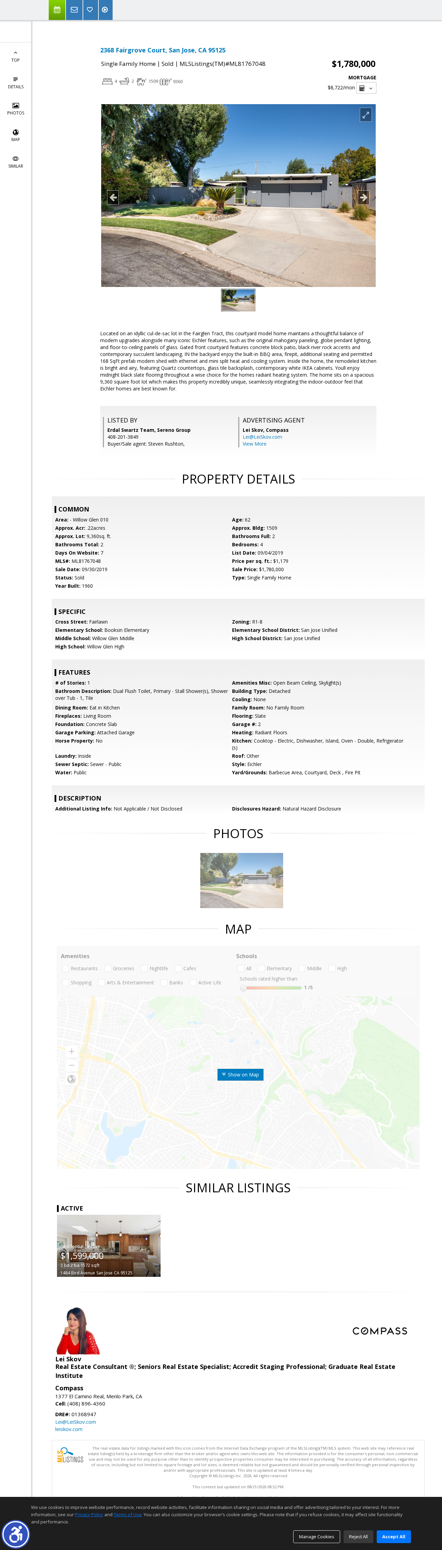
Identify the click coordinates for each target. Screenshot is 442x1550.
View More (255, 443)
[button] (15, 1534)
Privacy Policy (89, 1514)
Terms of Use (128, 1514)
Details (15, 87)
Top (15, 60)
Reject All (358, 1536)
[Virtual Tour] (105, 10)
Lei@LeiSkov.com (262, 437)
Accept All (393, 1536)
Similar (15, 166)
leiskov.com (69, 1428)
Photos (15, 113)
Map (15, 139)
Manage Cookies (316, 1536)
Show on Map (243, 1074)
